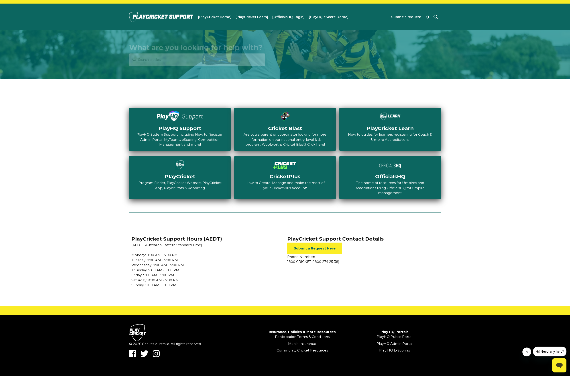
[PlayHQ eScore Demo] (328, 17)
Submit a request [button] (406, 17)
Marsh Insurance (302, 343)
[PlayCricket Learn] (252, 17)
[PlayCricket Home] (214, 17)
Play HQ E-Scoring (394, 350)
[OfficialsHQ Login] (288, 17)
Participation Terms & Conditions (302, 337)
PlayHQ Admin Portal (395, 343)
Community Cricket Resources (302, 350)
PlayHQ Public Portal (394, 337)
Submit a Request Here (315, 248)
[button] (427, 16)
